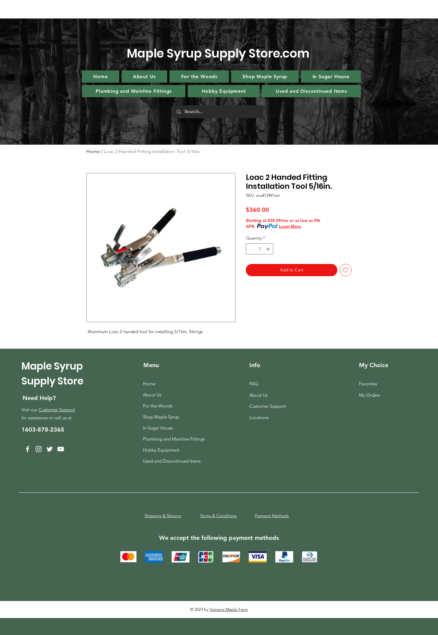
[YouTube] (61, 449)
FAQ (253, 384)
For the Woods (157, 406)
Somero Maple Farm (229, 609)
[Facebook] (28, 449)
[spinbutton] (259, 249)
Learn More (290, 226)
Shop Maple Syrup (161, 417)
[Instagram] (39, 449)
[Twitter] (50, 449)
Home (93, 151)
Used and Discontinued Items (171, 461)
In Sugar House (158, 428)
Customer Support (57, 409)
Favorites (368, 384)
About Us (152, 395)
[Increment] (268, 249)
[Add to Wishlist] (346, 270)
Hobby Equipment (161, 450)
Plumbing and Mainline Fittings (171, 439)
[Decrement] (250, 249)
